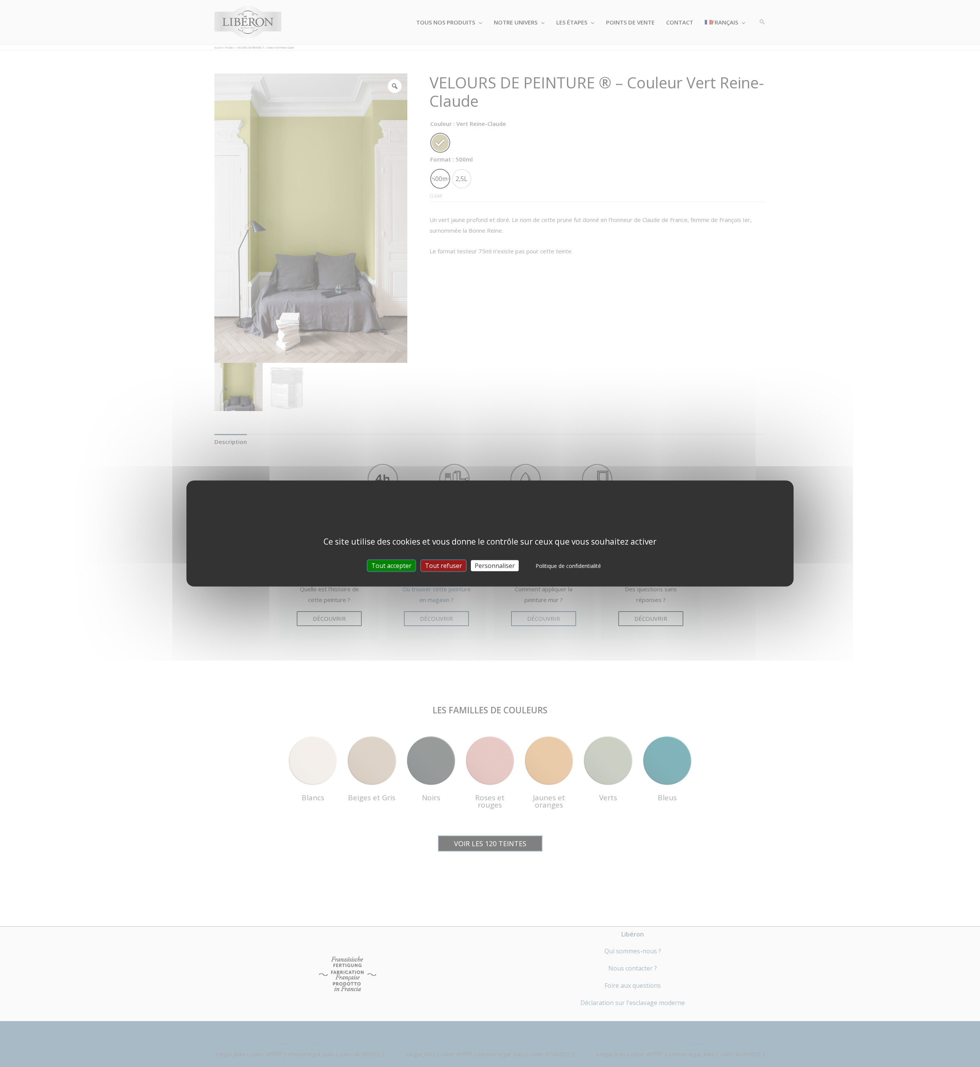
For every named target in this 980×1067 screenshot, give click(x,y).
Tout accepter (391, 565)
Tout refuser (443, 565)
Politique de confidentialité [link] (568, 565)
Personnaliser (495, 565)
